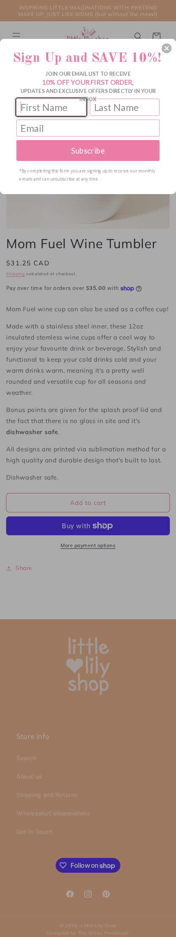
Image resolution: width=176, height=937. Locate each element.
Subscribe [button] (88, 150)
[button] (166, 48)
